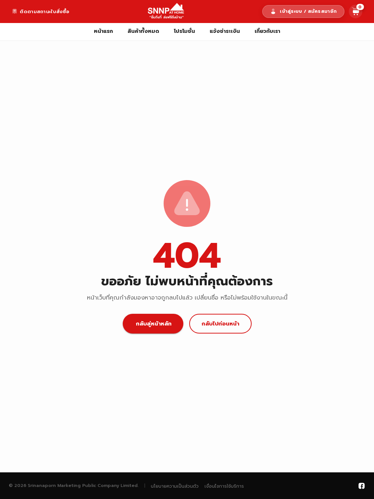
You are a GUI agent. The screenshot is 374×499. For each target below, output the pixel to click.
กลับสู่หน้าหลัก (154, 324)
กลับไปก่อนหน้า (220, 324)
